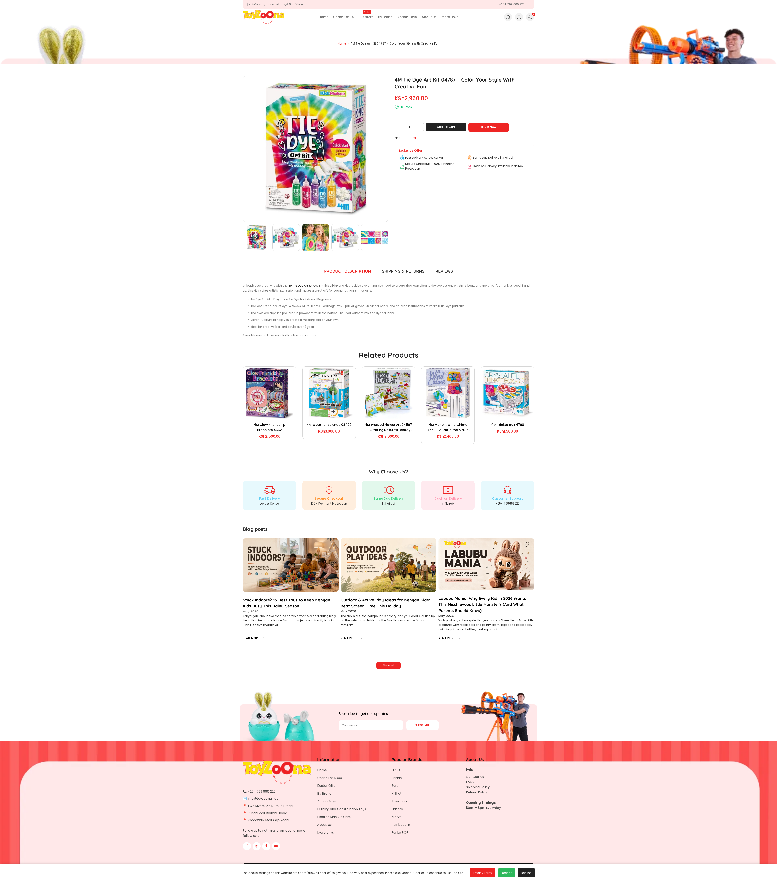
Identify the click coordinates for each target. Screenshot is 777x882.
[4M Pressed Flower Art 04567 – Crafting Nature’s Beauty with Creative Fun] (388, 393)
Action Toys (326, 801)
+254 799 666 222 (261, 791)
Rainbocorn (401, 824)
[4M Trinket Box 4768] (507, 393)
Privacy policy (482, 873)
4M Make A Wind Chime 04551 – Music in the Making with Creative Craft (448, 427)
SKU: (397, 138)
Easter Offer (327, 785)
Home (322, 770)
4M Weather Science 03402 (329, 424)
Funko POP (400, 832)
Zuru (395, 785)
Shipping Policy (478, 787)
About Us (324, 824)
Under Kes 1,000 (329, 778)
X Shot (397, 793)
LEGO (396, 770)
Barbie (397, 778)
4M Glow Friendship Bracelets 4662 (270, 427)
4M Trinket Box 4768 (507, 424)
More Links (325, 832)
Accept (506, 873)
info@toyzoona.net (263, 798)
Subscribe (422, 725)
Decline (526, 873)
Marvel (397, 817)
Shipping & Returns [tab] (403, 271)
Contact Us (475, 776)
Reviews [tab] (444, 271)
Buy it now (488, 127)
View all (388, 665)
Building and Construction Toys (341, 809)
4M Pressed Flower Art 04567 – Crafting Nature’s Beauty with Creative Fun (388, 427)
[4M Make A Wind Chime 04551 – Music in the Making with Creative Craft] (447, 393)
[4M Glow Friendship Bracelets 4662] (269, 393)
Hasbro (397, 809)
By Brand (324, 793)
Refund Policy (476, 792)
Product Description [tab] (347, 271)
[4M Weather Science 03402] (329, 393)
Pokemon (399, 801)
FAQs (470, 781)
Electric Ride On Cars (334, 817)
